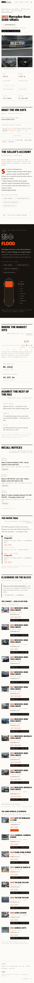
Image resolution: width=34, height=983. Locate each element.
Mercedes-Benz (25, 9)
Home (16, 2)
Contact (27, 2)
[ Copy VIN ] (17, 135)
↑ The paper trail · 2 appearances (13, 595)
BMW (20, 966)
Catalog (21, 2)
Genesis (28, 966)
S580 (2, 10)
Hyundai (3, 966)
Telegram (25, 978)
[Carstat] (6, 2)
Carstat (3, 972)
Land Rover (12, 968)
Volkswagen (4, 968)
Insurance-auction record (10, 9)
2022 (8, 10)
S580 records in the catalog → (11, 804)
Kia (8, 966)
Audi (23, 966)
